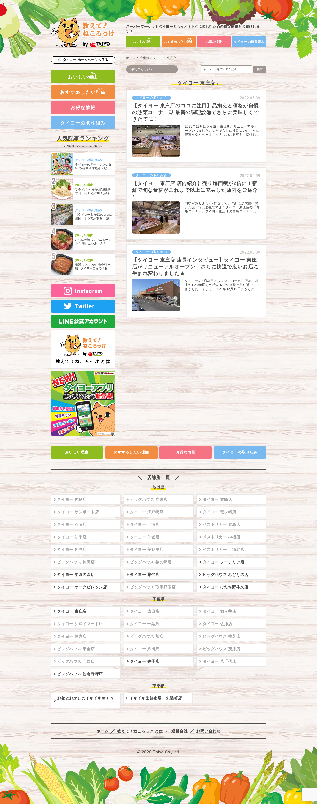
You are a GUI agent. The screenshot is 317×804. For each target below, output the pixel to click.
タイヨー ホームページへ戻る (85, 60)
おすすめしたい (178, 41)
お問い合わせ (208, 731)
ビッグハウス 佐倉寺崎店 (80, 674)
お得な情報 (214, 41)
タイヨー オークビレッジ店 (82, 587)
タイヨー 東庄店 (72, 611)
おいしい (143, 41)
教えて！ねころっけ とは (83, 361)
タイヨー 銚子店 (145, 661)
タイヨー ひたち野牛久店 (225, 587)
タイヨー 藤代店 (145, 574)
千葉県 (144, 58)
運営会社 (179, 731)
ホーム (131, 58)
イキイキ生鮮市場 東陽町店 (155, 698)
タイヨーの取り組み (249, 41)
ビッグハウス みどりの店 (225, 574)
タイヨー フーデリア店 (223, 562)
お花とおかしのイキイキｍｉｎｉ (85, 700)
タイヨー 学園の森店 (76, 574)
